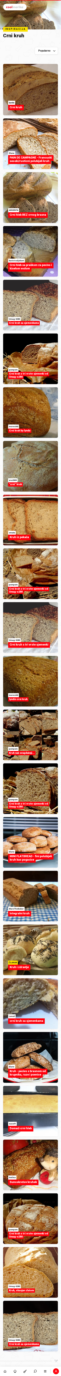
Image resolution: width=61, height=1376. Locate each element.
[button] (35, 1371)
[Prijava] (56, 1371)
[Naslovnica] (5, 1371)
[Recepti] (25, 1371)
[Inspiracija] (15, 1371)
